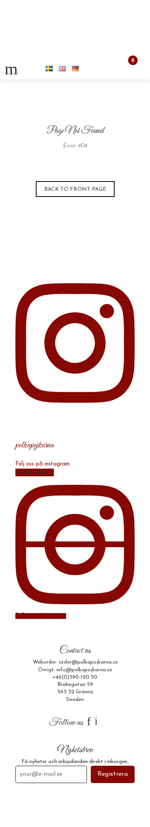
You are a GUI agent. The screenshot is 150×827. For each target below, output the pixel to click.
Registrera (113, 774)
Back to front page (75, 189)
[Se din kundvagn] (126, 68)
